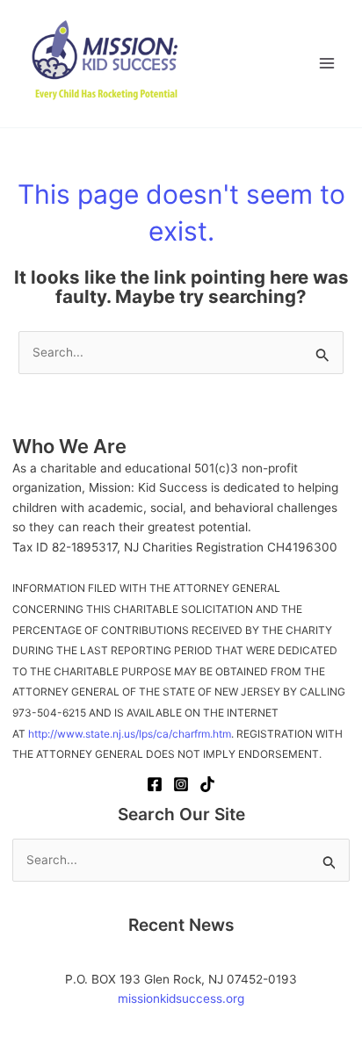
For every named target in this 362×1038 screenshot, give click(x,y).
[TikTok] (207, 784)
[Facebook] (155, 784)
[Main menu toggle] (327, 64)
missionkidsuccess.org (181, 998)
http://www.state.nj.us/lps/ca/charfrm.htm (129, 733)
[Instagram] (181, 784)
